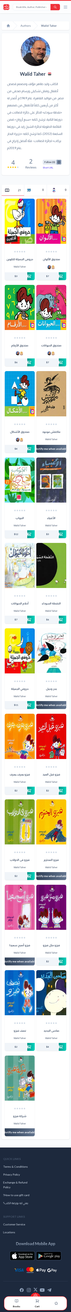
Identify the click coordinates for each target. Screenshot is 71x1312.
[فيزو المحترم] (51, 821)
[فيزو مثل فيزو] (51, 907)
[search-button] (55, 7)
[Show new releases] (35, 1295)
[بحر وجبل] (51, 650)
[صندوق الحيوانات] (51, 307)
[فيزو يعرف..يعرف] (20, 736)
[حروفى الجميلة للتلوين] (20, 221)
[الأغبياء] (51, 480)
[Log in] (56, 1303)
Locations (9, 1232)
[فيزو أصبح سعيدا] (20, 907)
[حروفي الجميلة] (20, 650)
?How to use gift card (16, 1195)
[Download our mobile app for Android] (48, 1256)
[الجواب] (20, 480)
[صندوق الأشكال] (20, 393)
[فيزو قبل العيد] (51, 736)
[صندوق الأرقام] (20, 307)
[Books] (16, 1301)
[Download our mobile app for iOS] (22, 1256)
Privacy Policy (11, 1174)
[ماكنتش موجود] (51, 393)
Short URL (48, 167)
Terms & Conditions (15, 1166)
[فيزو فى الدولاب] (20, 821)
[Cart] (37, 1301)
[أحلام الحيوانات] (20, 565)
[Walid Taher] (49, 267)
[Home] (8, 26)
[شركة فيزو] (20, 1078)
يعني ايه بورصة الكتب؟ (15, 1203)
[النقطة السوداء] (51, 565)
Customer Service (14, 1224)
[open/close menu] (65, 7)
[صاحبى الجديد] (51, 992)
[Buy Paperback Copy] (20, 276)
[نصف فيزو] (20, 992)
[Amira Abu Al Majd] (53, 267)
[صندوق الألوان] (51, 221)
